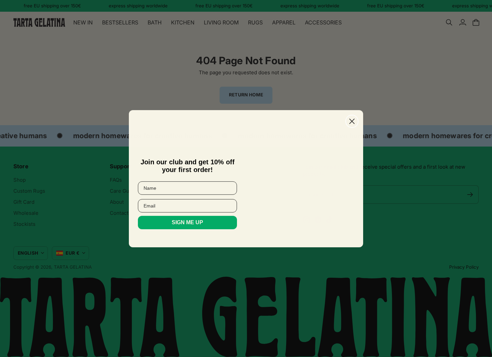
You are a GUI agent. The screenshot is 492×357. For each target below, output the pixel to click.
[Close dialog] (352, 121)
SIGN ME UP (187, 222)
